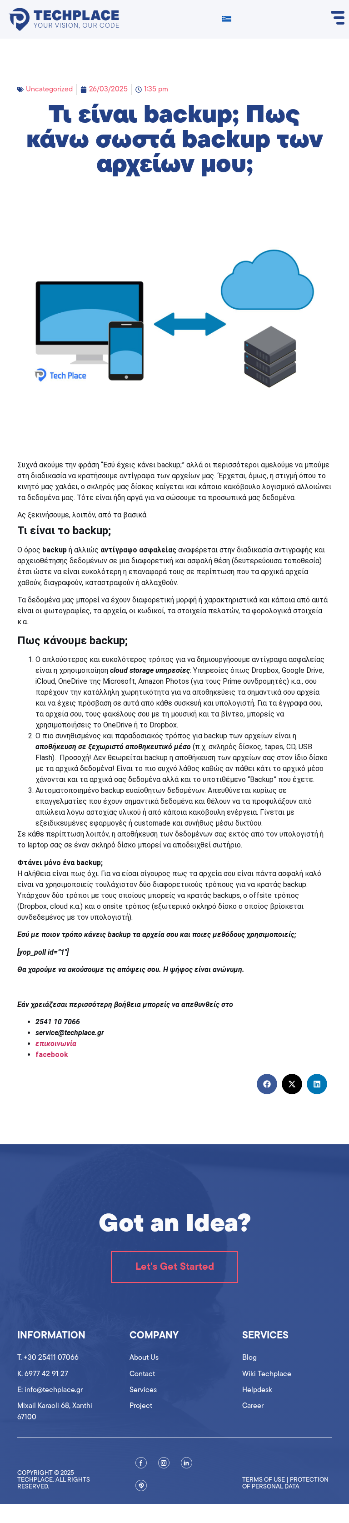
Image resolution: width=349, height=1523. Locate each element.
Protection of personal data (285, 1483)
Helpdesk (257, 1390)
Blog (249, 1358)
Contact (142, 1374)
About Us (144, 1358)
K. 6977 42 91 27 (42, 1374)
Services (143, 1390)
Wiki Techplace (266, 1374)
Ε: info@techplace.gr (50, 1390)
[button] (267, 1084)
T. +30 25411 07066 (48, 1358)
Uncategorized (49, 89)
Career (253, 1406)
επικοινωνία (55, 1043)
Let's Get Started (174, 1267)
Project (141, 1406)
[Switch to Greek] (227, 19)
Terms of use (263, 1480)
